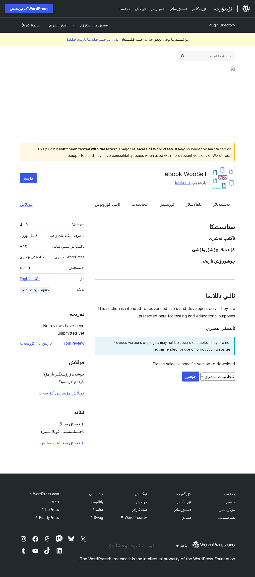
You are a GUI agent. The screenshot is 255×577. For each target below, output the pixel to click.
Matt (53, 502)
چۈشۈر (28, 178)
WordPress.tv (134, 517)
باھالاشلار (193, 204)
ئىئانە (97, 509)
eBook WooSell (185, 174)
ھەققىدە (229, 494)
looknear (183, 182)
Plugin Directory (222, 25)
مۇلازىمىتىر (227, 509)
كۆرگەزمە (183, 494)
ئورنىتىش (166, 204)
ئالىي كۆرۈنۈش (107, 204)
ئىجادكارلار (139, 509)
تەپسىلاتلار (221, 204)
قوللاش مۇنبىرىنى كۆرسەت (61, 392)
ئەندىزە (186, 517)
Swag (96, 517)
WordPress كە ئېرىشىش (29, 8)
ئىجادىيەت (140, 204)
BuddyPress (47, 517)
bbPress (50, 509)
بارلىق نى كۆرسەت (36, 343)
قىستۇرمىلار (182, 509)
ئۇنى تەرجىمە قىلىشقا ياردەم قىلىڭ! (93, 39)
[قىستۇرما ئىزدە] (182, 56)
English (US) (30, 279)
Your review (73, 343)
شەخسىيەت (226, 517)
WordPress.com (44, 494)
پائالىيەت (97, 502)
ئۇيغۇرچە (181, 545)
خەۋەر (230, 502)
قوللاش (26, 204)
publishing (29, 290)
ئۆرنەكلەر (184, 502)
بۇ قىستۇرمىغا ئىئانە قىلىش (62, 442)
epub (45, 290)
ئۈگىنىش (141, 494)
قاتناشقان (96, 494)
